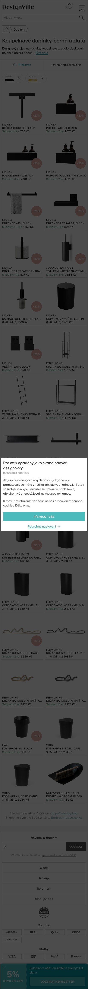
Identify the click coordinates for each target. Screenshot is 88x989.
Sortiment (44, 888)
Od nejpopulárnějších (66, 65)
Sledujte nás (44, 899)
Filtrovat (25, 65)
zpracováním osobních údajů (59, 855)
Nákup (44, 878)
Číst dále (42, 53)
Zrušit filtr (19, 78)
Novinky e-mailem (44, 838)
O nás (44, 868)
